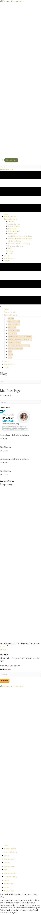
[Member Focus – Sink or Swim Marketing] (16, 420)
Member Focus (9, 859)
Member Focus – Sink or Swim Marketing (14, 435)
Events (6, 855)
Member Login (11, 160)
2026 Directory (5, 447)
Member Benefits (10, 848)
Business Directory (10, 852)
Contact (7, 862)
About (6, 845)
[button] (6, 169)
